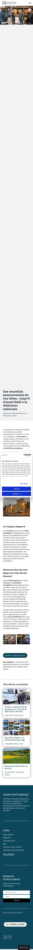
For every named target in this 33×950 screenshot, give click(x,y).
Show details (24, 483)
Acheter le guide (16, 924)
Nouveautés (7, 416)
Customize (15, 494)
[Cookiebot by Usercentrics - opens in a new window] (23, 455)
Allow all (16, 489)
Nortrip (20, 913)
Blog (21, 744)
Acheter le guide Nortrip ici (15, 655)
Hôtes (14, 416)
